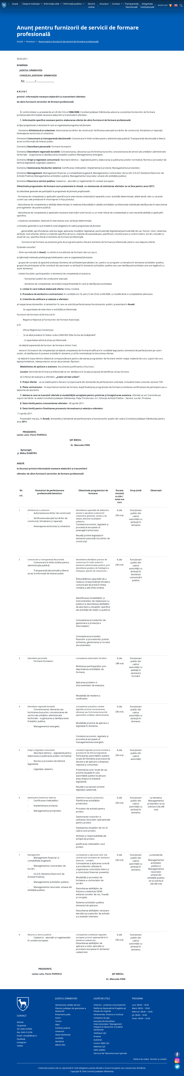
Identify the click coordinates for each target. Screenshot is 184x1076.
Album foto (60, 1045)
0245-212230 (26, 1032)
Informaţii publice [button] (72, 3)
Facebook (21, 1039)
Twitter (20, 1045)
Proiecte (97, 1036)
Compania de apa (102, 1018)
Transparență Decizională (131, 5)
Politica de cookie (141, 1059)
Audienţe (98, 1040)
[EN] (176, 5)
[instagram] (177, 1060)
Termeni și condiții (158, 1059)
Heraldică (59, 1041)
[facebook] (177, 1054)
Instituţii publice (62, 1028)
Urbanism (59, 1031)
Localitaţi (59, 1038)
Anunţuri (104, 3)
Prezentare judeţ (62, 1014)
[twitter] (177, 1066)
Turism (58, 1021)
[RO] (170, 5)
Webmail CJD (99, 1046)
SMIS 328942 (99, 1050)
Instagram (21, 1042)
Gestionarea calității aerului (67, 1005)
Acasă (15, 3)
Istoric (58, 1018)
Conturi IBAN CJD (101, 1043)
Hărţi (57, 1024)
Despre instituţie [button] (31, 3)
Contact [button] (116, 3)
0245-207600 (26, 1029)
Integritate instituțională (147, 5)
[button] (181, 5)
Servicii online (91, 5)
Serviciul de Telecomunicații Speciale (110, 1053)
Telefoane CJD (100, 1033)
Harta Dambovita (62, 1034)
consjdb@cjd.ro (30, 1035)
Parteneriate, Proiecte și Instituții (108, 1014)
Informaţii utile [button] (52, 3)
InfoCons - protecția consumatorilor (110, 1005)
